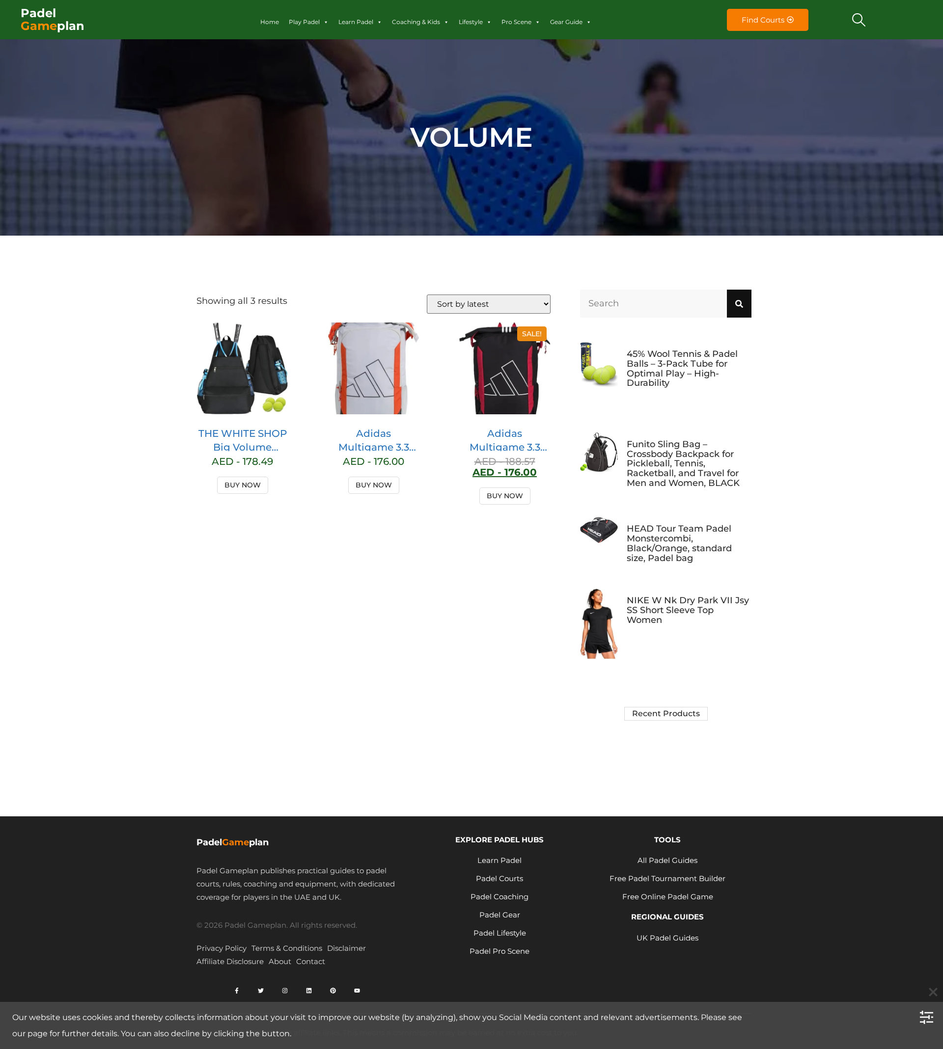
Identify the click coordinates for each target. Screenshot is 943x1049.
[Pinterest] (333, 990)
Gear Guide (566, 22)
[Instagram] (285, 990)
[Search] (739, 304)
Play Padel (304, 22)
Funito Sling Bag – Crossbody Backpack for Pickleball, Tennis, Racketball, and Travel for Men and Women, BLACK (683, 463)
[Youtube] (357, 990)
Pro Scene (516, 22)
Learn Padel (355, 22)
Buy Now (242, 485)
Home (269, 22)
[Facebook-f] (237, 990)
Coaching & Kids (416, 22)
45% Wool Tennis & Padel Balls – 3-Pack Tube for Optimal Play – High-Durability (682, 368)
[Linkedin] (309, 990)
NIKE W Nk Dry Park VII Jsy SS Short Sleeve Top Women (688, 610)
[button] (859, 19)
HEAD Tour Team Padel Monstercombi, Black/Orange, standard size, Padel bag (679, 543)
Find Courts (763, 20)
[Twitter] (261, 990)
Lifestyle (471, 22)
